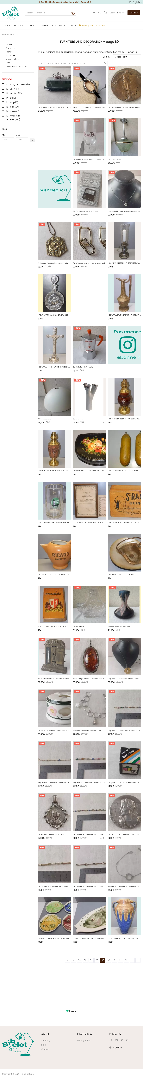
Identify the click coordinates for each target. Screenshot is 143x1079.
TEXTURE (32, 25)
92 (120, 960)
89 (103, 960)
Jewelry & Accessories (17, 66)
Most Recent (121, 56)
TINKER (73, 25)
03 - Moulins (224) (14, 93)
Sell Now (134, 12)
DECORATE (19, 25)
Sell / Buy (45, 1040)
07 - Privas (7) (12, 111)
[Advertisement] (18, 187)
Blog (43, 1044)
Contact (45, 1049)
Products (14, 34)
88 (97, 960)
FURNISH (7, 25)
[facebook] (111, 1039)
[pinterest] (122, 1039)
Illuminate (10, 55)
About (45, 1034)
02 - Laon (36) (13, 89)
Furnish (9, 44)
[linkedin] (127, 1039)
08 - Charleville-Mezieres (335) (13, 117)
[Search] (72, 13)
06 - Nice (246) (13, 106)
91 (114, 960)
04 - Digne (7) (12, 97)
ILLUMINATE (44, 25)
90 (108, 960)
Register (121, 12)
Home (5, 34)
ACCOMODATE (59, 25)
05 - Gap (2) (12, 102)
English (136, 2)
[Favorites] (100, 13)
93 (126, 960)
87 (91, 960)
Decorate (10, 48)
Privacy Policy (83, 1040)
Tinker (8, 62)
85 (79, 960)
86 (85, 960)
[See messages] (94, 13)
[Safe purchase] (106, 13)
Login (112, 12)
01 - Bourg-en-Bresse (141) (18, 84)
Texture (9, 51)
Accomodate (12, 59)
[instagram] (117, 1039)
